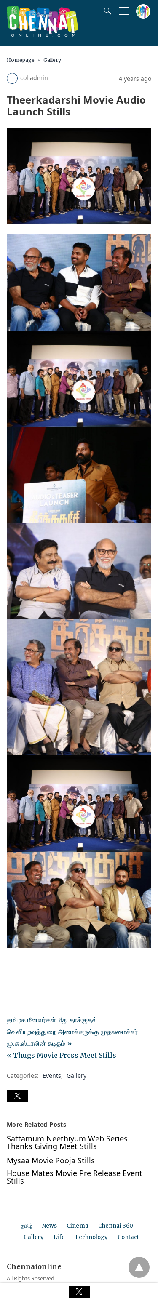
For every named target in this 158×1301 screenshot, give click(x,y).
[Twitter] (27, 966)
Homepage (21, 60)
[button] (17, 1096)
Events (52, 1076)
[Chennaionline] (42, 34)
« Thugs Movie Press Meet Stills (61, 1055)
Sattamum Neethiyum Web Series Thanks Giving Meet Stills (67, 1142)
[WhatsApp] (40, 966)
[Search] (105, 10)
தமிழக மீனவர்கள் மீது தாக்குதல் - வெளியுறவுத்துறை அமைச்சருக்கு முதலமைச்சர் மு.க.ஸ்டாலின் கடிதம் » (72, 1032)
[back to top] (139, 1267)
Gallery (52, 60)
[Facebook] (13, 966)
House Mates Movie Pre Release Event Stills (74, 1177)
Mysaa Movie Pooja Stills (51, 1160)
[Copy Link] (54, 966)
